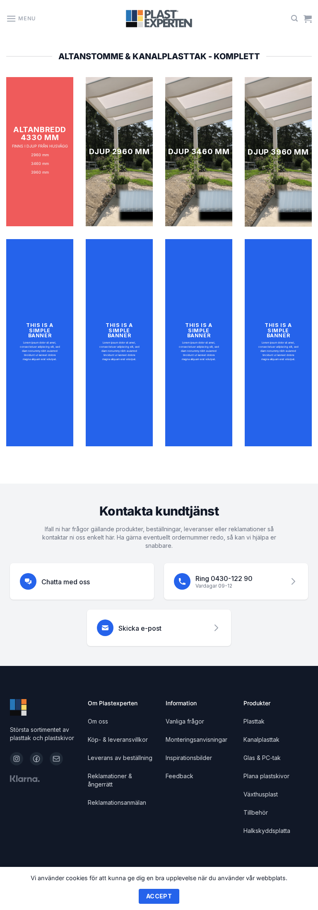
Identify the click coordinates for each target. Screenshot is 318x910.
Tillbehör (255, 812)
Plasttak (254, 721)
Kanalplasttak (261, 739)
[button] (21, 18)
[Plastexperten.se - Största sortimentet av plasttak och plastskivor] (159, 18)
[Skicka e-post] (56, 758)
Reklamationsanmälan (117, 802)
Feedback (179, 775)
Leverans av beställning (120, 757)
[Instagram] (16, 758)
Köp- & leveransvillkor (118, 739)
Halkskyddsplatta (266, 830)
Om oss (98, 721)
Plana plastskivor (266, 775)
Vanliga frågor (185, 721)
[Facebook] (36, 758)
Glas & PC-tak (262, 757)
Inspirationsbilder (189, 757)
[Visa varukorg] (308, 19)
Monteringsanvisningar (196, 739)
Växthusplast (260, 794)
